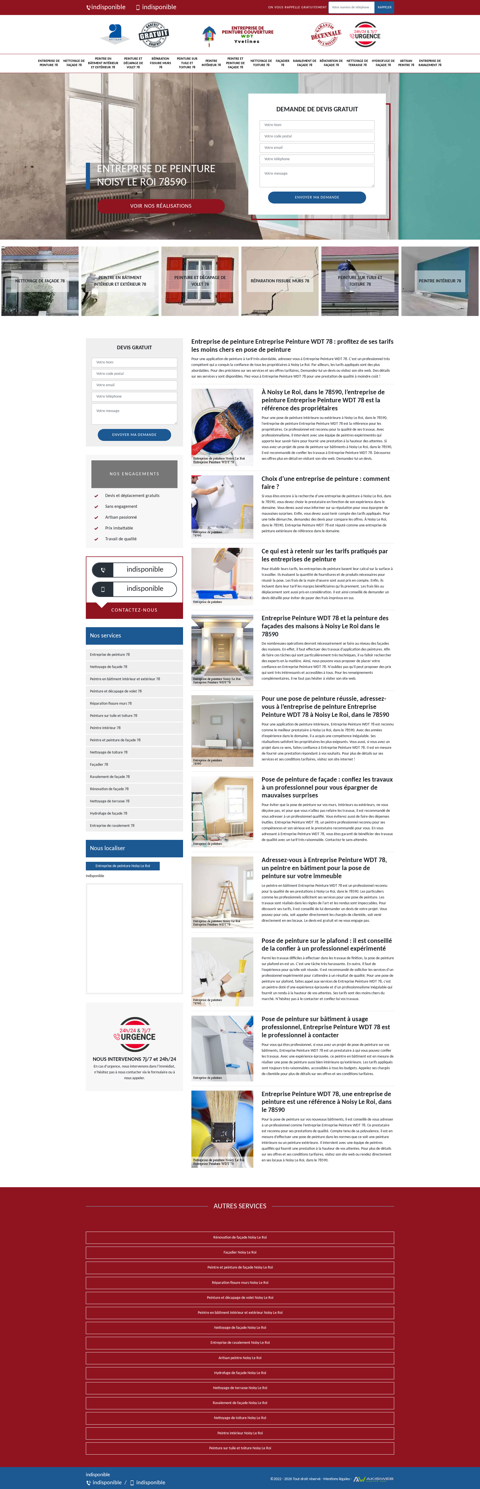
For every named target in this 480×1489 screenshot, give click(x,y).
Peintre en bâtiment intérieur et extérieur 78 (103, 63)
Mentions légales (336, 1479)
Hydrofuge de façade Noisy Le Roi (240, 1373)
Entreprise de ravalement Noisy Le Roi (240, 1343)
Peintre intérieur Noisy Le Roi (240, 1433)
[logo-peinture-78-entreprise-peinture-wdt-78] (240, 34)
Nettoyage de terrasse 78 (357, 63)
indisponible (108, 7)
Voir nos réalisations (161, 206)
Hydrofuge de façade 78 (383, 63)
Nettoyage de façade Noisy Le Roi (240, 1328)
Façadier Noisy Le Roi (240, 1253)
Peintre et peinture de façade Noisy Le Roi (240, 1267)
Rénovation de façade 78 (331, 63)
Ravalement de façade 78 (304, 63)
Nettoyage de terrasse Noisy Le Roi (240, 1388)
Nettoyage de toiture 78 (261, 63)
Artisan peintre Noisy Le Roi (240, 1358)
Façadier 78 (282, 63)
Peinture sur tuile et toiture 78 (187, 63)
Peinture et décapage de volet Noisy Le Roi (240, 1298)
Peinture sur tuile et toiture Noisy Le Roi (240, 1448)
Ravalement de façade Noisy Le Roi (240, 1403)
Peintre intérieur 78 (211, 63)
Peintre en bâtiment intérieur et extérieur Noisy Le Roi (240, 1313)
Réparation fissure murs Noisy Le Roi (240, 1283)
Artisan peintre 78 (406, 63)
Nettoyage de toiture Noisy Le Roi (240, 1418)
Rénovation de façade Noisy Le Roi (240, 1238)
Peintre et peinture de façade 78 (235, 63)
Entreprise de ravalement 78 (430, 63)
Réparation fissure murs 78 (160, 63)
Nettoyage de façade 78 (74, 63)
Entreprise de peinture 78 (49, 63)
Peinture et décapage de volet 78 (133, 63)
